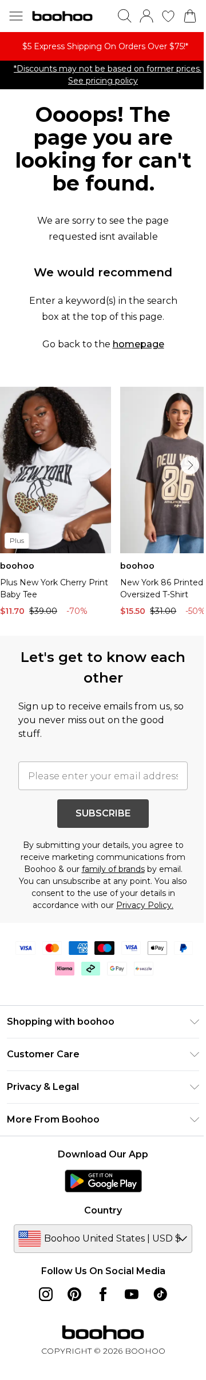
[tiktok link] (160, 1294)
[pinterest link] (74, 1294)
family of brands (113, 869)
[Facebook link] (103, 1294)
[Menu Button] (16, 16)
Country (103, 1210)
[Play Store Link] (103, 1180)
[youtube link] (131, 1294)
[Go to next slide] (190, 465)
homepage (138, 344)
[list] (103, 46)
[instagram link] (46, 1294)
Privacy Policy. (144, 905)
